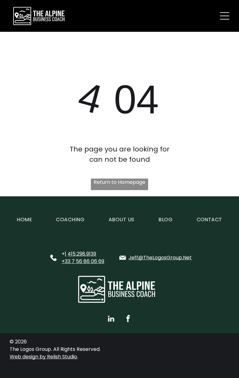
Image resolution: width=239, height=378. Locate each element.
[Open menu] (224, 16)
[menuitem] (24, 219)
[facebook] (128, 319)
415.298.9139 (82, 253)
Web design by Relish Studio (43, 356)
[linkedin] (111, 319)
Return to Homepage (119, 182)
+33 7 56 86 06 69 (83, 261)
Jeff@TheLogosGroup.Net (160, 257)
